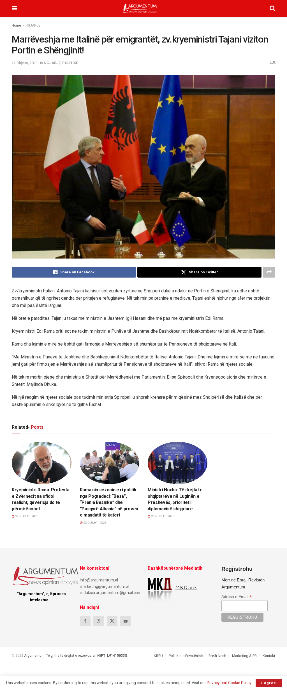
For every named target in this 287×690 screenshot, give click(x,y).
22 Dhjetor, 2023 (25, 63)
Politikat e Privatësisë (186, 656)
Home (16, 25)
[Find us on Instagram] (98, 621)
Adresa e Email (236, 596)
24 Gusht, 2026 (26, 516)
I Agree (268, 683)
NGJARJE (33, 25)
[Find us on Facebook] (85, 621)
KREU (158, 656)
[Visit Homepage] (140, 8)
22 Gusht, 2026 (162, 516)
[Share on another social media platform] (269, 272)
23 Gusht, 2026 (94, 523)
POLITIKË (70, 63)
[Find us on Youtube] (125, 621)
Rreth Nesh (217, 656)
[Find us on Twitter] (112, 621)
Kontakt (269, 656)
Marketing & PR (244, 656)
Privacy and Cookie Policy (229, 682)
